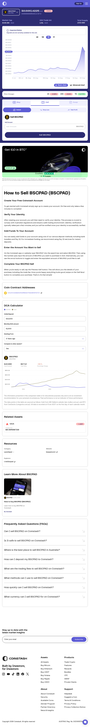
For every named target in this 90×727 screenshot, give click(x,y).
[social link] (3, 674)
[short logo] (4, 4)
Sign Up (79, 3)
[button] (45, 532)
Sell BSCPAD (45, 135)
